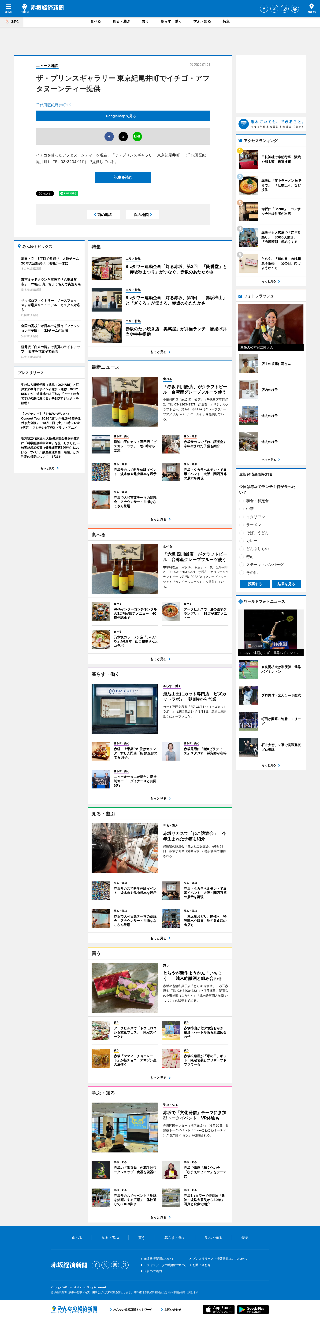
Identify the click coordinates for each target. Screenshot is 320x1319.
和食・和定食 (257, 501)
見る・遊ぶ (121, 21)
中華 (250, 509)
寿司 (250, 556)
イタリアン (255, 517)
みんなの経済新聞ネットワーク (74, 1309)
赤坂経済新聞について (159, 1258)
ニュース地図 (47, 65)
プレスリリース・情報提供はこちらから (219, 1258)
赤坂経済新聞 (42, 8)
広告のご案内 (153, 1271)
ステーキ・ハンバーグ (265, 564)
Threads (295, 9)
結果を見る (286, 584)
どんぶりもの (257, 548)
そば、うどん (257, 533)
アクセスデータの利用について (165, 1265)
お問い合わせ (201, 1265)
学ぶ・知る (202, 21)
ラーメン (253, 525)
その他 (251, 572)
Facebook (264, 9)
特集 (226, 21)
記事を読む (123, 177)
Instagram (285, 9)
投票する (255, 584)
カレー (251, 541)
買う (145, 21)
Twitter (274, 9)
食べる (95, 21)
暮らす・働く (171, 21)
